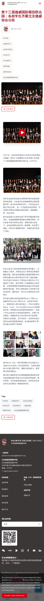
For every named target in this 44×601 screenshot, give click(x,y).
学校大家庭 (28, 485)
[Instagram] (22, 550)
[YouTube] (34, 550)
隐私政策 (5, 496)
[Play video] (22, 132)
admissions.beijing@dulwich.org (13, 456)
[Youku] (16, 550)
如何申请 (5, 482)
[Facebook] (28, 550)
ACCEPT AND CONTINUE (14, 595)
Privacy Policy (17, 580)
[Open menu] (40, 3)
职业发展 (5, 503)
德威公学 (27, 495)
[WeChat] (3, 550)
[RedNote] (10, 550)
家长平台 (5, 509)
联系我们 (5, 489)
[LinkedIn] (40, 550)
